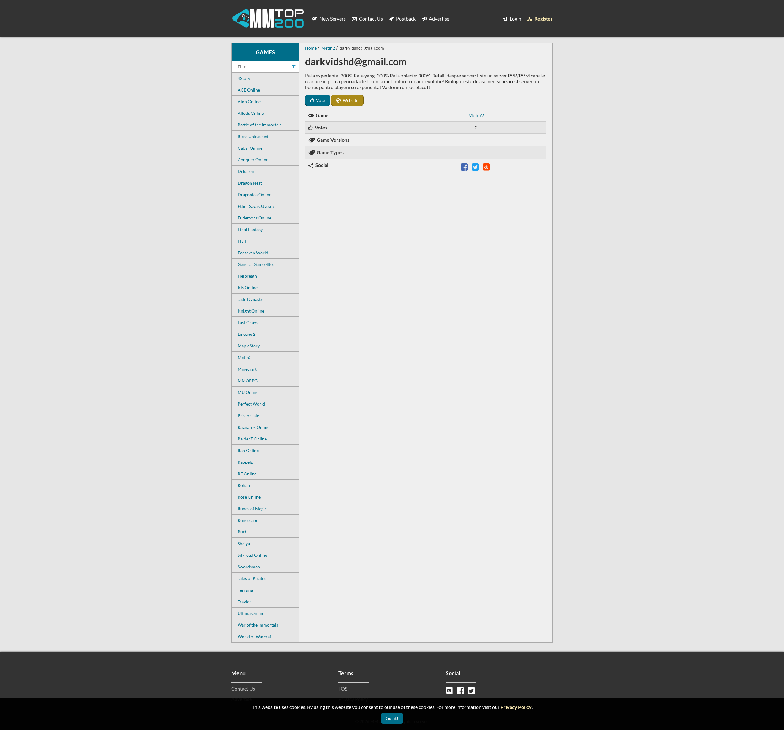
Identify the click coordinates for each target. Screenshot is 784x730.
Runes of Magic (252, 508)
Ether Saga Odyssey (256, 206)
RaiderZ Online (252, 438)
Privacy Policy (516, 707)
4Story (244, 78)
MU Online (248, 392)
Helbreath (247, 276)
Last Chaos (248, 322)
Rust (242, 531)
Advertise (438, 18)
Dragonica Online (254, 194)
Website (350, 100)
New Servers (332, 18)
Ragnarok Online (254, 427)
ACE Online (249, 89)
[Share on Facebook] (465, 166)
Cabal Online (250, 148)
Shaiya (244, 543)
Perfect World (251, 403)
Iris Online (248, 287)
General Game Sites (256, 264)
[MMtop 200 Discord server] (450, 690)
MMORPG (248, 380)
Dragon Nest (250, 182)
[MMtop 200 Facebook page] (461, 690)
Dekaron (246, 171)
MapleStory (249, 345)
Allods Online (251, 113)
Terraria (245, 590)
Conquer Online (253, 159)
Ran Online (248, 450)
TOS (342, 688)
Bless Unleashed (253, 136)
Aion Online (249, 101)
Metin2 (244, 357)
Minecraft (247, 369)
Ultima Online (251, 613)
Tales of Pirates (252, 578)
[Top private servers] (268, 18)
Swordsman (249, 566)
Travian (245, 601)
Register (543, 18)
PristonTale (248, 415)
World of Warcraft (255, 636)
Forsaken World (253, 252)
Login (515, 18)
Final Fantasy (250, 229)
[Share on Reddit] (487, 166)
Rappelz (245, 462)
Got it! (392, 718)
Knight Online (251, 310)
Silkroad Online (252, 555)
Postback (405, 18)
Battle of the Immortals (259, 124)
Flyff (242, 241)
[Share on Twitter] (476, 166)
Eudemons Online (254, 217)
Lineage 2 (246, 334)
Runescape (248, 520)
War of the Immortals (258, 624)
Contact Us (370, 18)
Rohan (244, 485)
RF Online (247, 473)
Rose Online (249, 497)
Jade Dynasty (250, 299)
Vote (320, 100)
